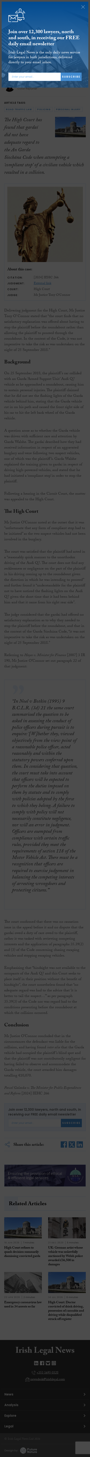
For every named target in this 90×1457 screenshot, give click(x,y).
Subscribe (71, 76)
